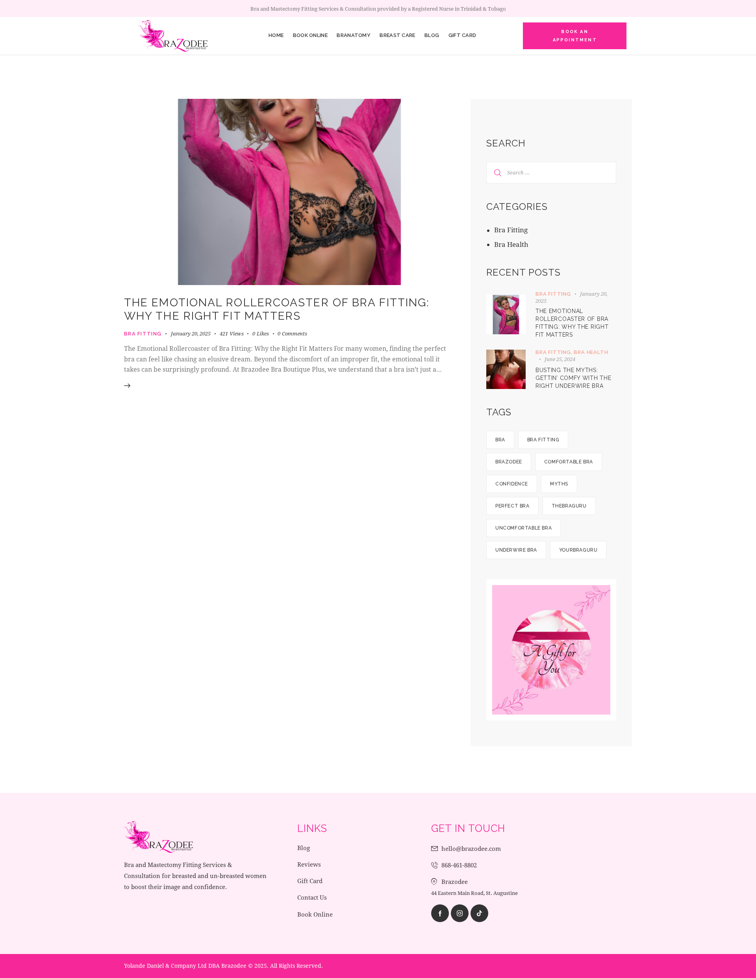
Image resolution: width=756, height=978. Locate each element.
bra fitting (543, 440)
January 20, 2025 (191, 333)
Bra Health (511, 244)
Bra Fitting (142, 334)
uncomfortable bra (523, 528)
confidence (511, 484)
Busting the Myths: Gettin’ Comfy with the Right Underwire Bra (573, 378)
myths (559, 484)
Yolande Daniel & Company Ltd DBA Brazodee (185, 965)
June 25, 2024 (560, 359)
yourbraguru (578, 550)
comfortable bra (568, 462)
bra (500, 440)
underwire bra (516, 550)
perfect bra (512, 506)
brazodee (508, 462)
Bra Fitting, (555, 352)
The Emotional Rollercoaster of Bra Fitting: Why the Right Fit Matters (277, 309)
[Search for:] (551, 172)
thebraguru (569, 506)
